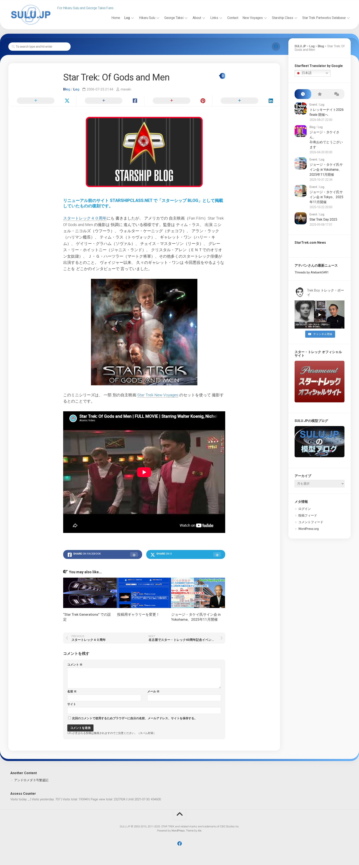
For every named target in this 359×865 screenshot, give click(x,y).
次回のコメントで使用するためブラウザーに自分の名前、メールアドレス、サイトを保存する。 (134, 718)
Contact (232, 18)
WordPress (178, 830)
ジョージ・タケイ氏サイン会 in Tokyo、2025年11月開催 (326, 197)
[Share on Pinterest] (178, 100)
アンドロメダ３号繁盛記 (31, 780)
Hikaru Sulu (147, 18)
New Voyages (252, 18)
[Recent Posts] (303, 94)
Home (115, 18)
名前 (72, 691)
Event (313, 104)
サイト (71, 704)
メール (153, 691)
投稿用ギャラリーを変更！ (138, 614)
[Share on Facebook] (110, 100)
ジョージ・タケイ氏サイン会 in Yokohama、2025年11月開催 (326, 170)
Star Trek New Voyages (157, 395)
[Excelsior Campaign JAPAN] (276, 46)
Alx (199, 830)
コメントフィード (310, 522)
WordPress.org (308, 529)
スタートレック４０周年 (85, 218)
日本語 (306, 73)
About (197, 18)
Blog (66, 89)
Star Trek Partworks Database (324, 18)
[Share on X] (42, 100)
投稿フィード (307, 515)
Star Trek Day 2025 (323, 219)
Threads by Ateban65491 (312, 272)
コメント (74, 664)
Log (127, 18)
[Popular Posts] (319, 94)
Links (214, 18)
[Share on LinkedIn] (246, 100)
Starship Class (282, 18)
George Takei (173, 18)
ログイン (304, 509)
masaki (126, 89)
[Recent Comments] (336, 94)
